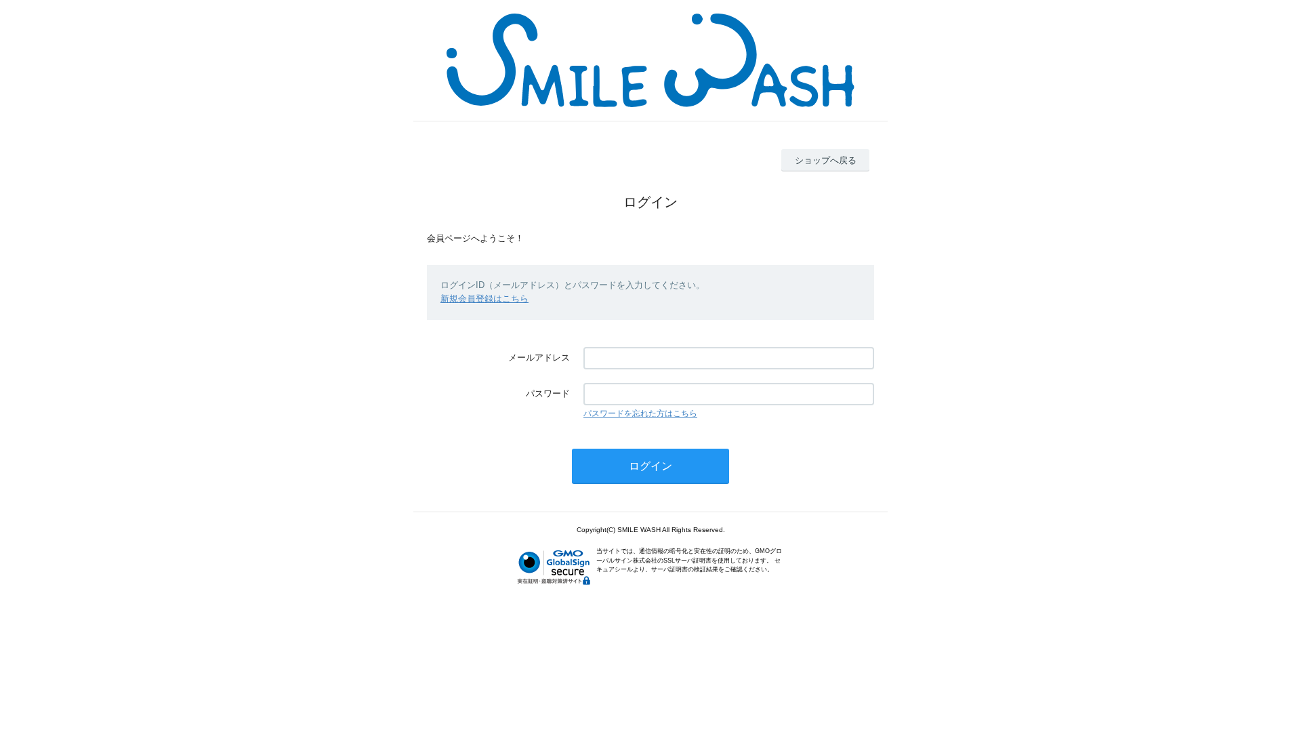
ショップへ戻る (825, 160)
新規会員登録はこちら (484, 298)
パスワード (548, 393)
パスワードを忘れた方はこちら (640, 413)
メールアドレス (539, 357)
